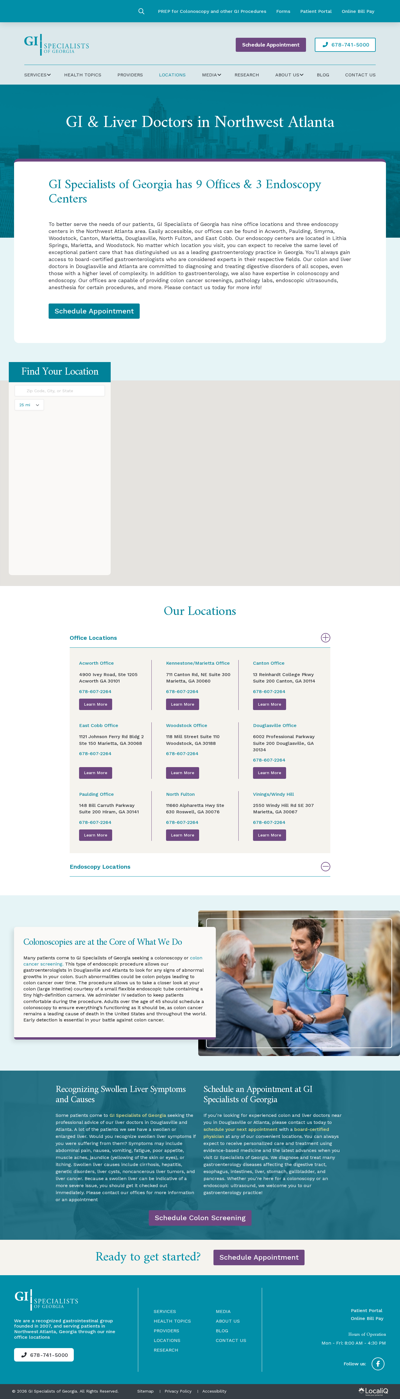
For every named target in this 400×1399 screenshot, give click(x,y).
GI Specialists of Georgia (138, 1115)
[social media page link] (378, 1363)
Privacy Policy (178, 1391)
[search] (141, 11)
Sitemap (145, 1391)
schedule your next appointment (241, 1129)
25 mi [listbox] (24, 406)
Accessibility (214, 1391)
